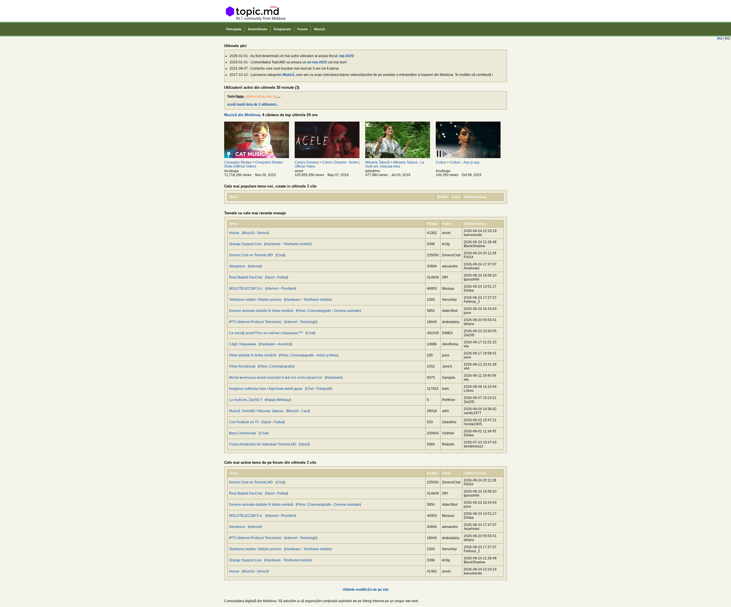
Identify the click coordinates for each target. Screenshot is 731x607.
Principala (233, 29)
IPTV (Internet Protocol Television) (255, 322)
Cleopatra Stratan (238, 162)
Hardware (273, 244)
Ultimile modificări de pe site (366, 590)
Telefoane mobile (297, 244)
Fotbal (282, 277)
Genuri (262, 233)
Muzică (319, 29)
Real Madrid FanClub (245, 277)
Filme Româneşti (242, 366)
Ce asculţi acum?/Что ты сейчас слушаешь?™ (266, 333)
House (234, 233)
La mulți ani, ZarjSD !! (245, 400)
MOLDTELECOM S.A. (246, 289)
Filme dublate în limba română (252, 355)
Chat (280, 255)
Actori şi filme (327, 355)
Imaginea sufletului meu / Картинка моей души (265, 389)
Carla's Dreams (307, 162)
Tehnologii (308, 322)
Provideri (288, 289)
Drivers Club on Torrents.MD (251, 255)
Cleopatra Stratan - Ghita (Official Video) (254, 164)
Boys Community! (242, 433)
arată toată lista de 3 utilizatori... (253, 104)
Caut (305, 411)
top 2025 (346, 56)
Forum (303, 29)
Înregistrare (282, 29)
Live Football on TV (244, 422)
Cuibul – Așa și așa (464, 162)
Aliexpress (237, 266)
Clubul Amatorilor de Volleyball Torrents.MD (262, 444)
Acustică (284, 344)
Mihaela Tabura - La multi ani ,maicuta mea (394, 164)
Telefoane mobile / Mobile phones (255, 300)
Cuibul (441, 162)
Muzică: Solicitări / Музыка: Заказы (256, 411)
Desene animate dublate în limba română (261, 311)
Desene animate (347, 311)
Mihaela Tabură (377, 162)
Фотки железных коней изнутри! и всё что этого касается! (275, 378)
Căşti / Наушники (242, 344)
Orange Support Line (245, 244)
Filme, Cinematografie (314, 311)
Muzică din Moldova (242, 115)
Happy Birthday (278, 400)
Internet (255, 266)
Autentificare (257, 29)
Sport (270, 277)
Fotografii (323, 389)
